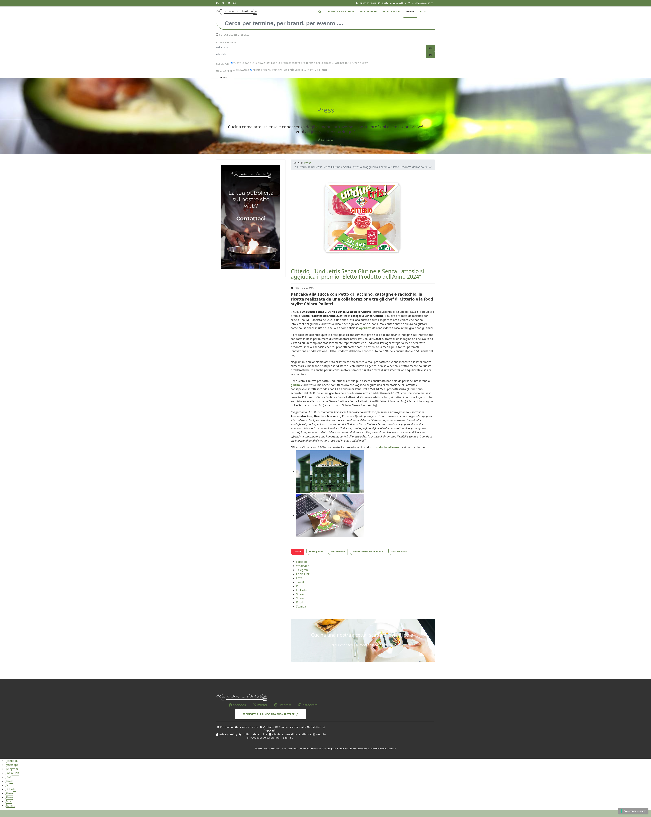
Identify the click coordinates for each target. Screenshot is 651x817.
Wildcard (341, 63)
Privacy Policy (228, 734)
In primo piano (316, 70)
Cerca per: (223, 63)
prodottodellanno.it (388, 447)
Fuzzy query (359, 63)
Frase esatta (292, 63)
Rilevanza (242, 70)
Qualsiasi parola (268, 63)
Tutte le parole (243, 63)
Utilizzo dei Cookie (254, 734)
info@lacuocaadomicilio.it (393, 3)
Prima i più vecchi (291, 70)
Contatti (268, 727)
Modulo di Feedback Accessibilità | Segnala (286, 736)
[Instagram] (234, 3)
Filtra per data (226, 42)
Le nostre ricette (339, 11)
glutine (296, 385)
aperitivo (365, 328)
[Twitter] (223, 3)
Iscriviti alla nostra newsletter (269, 714)
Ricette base (368, 11)
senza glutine (316, 551)
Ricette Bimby (391, 11)
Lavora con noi (248, 727)
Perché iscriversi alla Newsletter (299, 727)
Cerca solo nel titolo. (233, 34)
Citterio (297, 551)
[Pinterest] (229, 3)
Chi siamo (226, 727)
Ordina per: (224, 70)
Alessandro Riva (399, 551)
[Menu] (433, 12)
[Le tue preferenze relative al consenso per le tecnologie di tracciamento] (633, 811)
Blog (423, 11)
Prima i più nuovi (264, 70)
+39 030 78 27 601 (367, 3)
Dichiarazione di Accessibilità (291, 734)
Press (410, 11)
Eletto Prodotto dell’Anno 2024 (368, 551)
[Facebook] (217, 3)
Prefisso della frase (317, 63)
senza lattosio (338, 551)
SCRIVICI (326, 140)
